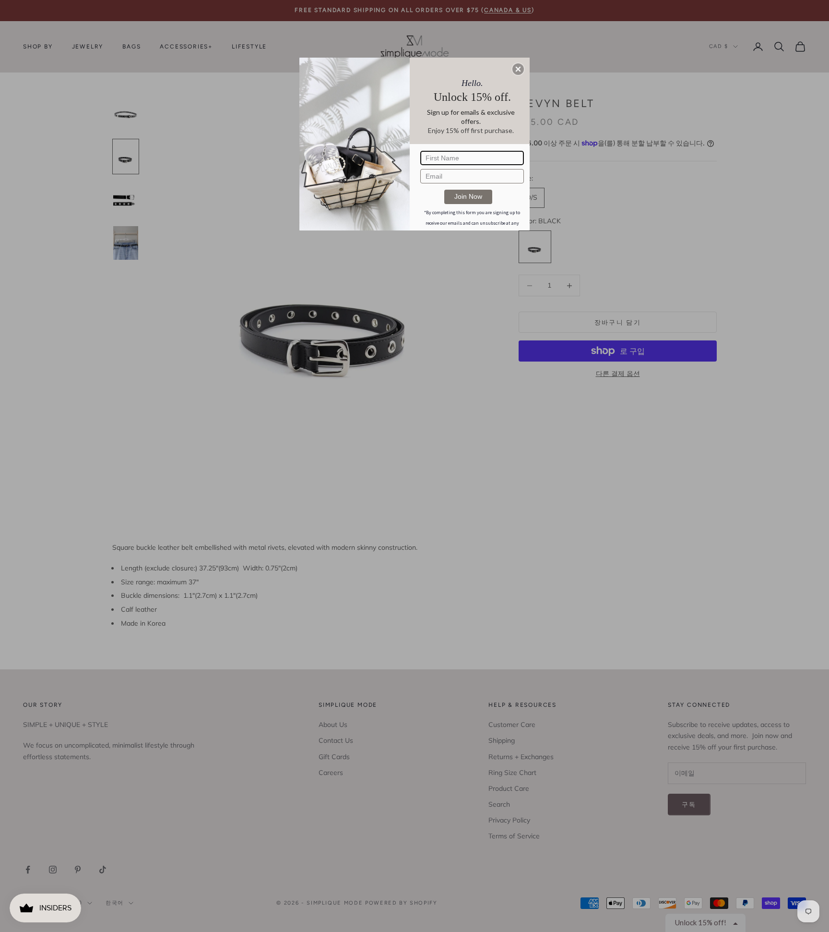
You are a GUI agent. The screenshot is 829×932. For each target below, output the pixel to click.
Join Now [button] (468, 196)
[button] (518, 69)
